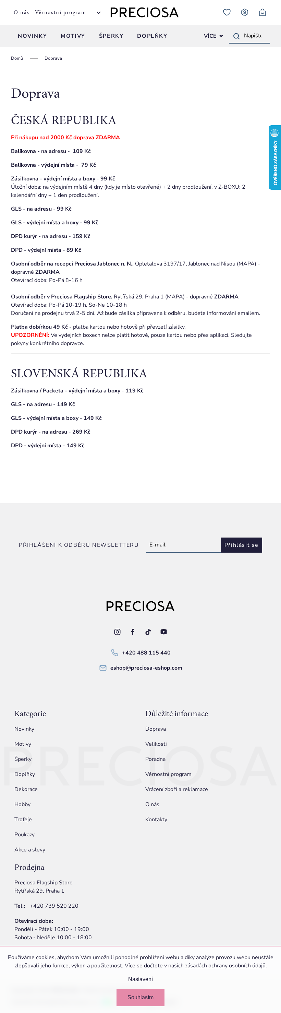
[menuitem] (32, 36)
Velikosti (156, 744)
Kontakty (156, 819)
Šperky (23, 759)
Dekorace (26, 789)
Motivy (22, 744)
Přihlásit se (241, 545)
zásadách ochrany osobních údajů (225, 965)
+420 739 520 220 (54, 906)
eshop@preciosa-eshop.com (146, 668)
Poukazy (24, 834)
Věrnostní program (60, 12)
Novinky (24, 729)
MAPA (247, 264)
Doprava (155, 729)
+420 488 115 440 (146, 653)
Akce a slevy (29, 849)
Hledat (236, 36)
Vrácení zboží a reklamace (176, 789)
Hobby (22, 804)
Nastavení (140, 979)
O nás (21, 12)
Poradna (155, 759)
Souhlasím (140, 997)
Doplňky (24, 774)
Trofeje (23, 819)
